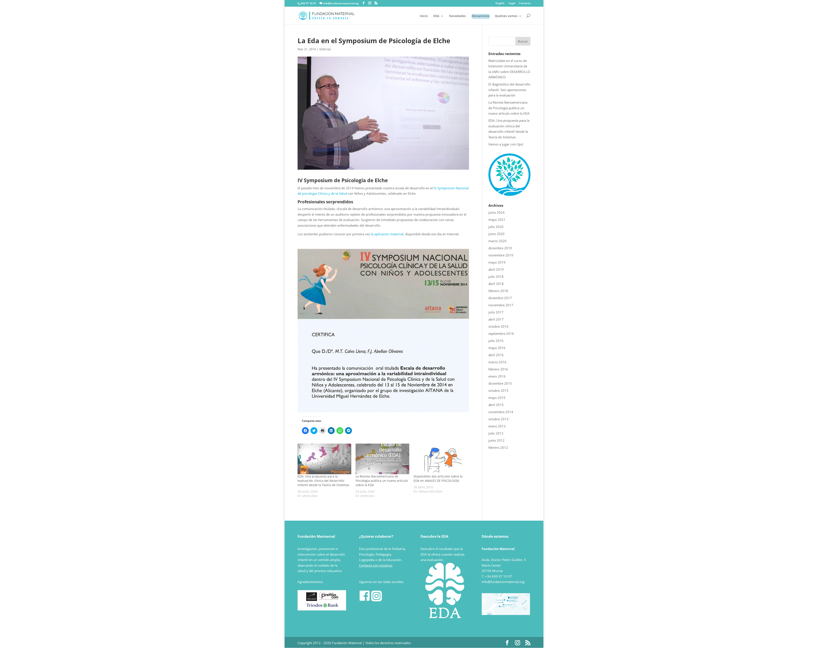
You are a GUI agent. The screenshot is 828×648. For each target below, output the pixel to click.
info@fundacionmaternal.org (503, 582)
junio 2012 (496, 440)
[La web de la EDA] (444, 593)
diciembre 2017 (500, 298)
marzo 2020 (497, 241)
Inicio (424, 16)
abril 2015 (496, 405)
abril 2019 (496, 269)
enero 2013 (497, 426)
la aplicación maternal (387, 234)
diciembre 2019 (500, 248)
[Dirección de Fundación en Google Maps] (506, 614)
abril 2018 (496, 283)
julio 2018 (495, 276)
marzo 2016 (497, 362)
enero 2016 (497, 376)
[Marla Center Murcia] (311, 599)
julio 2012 (495, 433)
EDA (436, 16)
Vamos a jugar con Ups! (505, 144)
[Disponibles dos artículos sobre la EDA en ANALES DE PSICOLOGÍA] (440, 459)
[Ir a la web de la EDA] (509, 194)
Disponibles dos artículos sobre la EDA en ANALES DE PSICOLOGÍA (438, 478)
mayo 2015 (496, 397)
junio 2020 (496, 234)
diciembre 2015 (500, 383)
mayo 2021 (496, 219)
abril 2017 (496, 319)
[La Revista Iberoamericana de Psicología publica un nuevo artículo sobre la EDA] (382, 459)
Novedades (457, 16)
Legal (511, 3)
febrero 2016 (498, 369)
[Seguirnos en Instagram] (376, 600)
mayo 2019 (496, 262)
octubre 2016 (498, 326)
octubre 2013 (498, 419)
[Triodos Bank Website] (322, 606)
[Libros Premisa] (328, 599)
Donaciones (480, 16)
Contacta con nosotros (375, 565)
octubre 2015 (498, 390)
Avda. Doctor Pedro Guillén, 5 (504, 560)
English (500, 3)
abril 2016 (496, 355)
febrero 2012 (498, 447)
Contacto (524, 3)
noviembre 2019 (500, 255)
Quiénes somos (506, 16)
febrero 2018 (498, 291)
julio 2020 (495, 226)
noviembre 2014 (500, 412)
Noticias (325, 49)
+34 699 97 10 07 (498, 576)
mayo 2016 (496, 348)
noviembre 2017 (500, 305)
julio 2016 (495, 340)
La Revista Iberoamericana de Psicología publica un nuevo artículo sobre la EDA (382, 480)
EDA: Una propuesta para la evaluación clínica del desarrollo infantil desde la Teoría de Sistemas (323, 480)
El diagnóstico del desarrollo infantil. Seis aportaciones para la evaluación (509, 89)
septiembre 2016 (501, 333)
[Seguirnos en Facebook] (364, 600)
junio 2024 (496, 212)
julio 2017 (495, 312)
